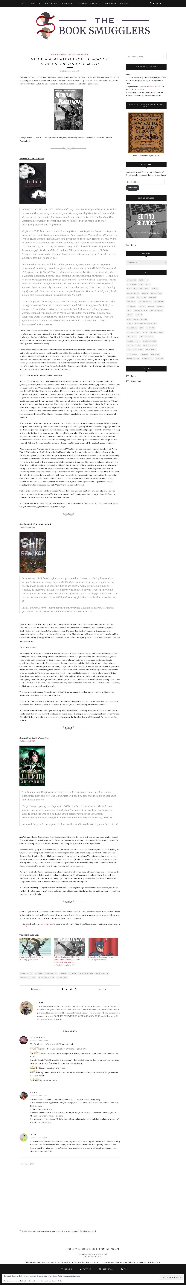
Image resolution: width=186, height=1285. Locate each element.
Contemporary (133, 293)
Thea (104, 989)
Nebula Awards (51, 973)
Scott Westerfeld (28, 977)
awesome (45, 924)
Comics (155, 288)
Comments (36, 989)
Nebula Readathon (78, 55)
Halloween (159, 302)
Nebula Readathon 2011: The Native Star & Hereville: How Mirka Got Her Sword (67, 960)
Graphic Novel (145, 302)
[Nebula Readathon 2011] (69, 132)
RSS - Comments (133, 381)
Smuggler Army (156, 332)
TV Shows (155, 354)
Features (50, 3)
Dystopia (38, 973)
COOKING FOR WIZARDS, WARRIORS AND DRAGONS (103, 3)
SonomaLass (37, 1037)
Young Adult (62, 977)
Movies (129, 315)
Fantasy (152, 297)
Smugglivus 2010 (146, 336)
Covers (145, 293)
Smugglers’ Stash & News (31, 957)
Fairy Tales (141, 297)
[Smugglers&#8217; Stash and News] (103, 947)
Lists (129, 310)
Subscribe (132, 187)
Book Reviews (58, 55)
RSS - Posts (131, 245)
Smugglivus (131, 336)
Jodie (33, 1134)
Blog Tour (143, 280)
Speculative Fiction (46, 977)
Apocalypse (131, 280)
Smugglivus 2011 (133, 341)
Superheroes (132, 354)
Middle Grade (156, 310)
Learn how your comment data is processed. (76, 1231)
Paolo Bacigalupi (86, 973)
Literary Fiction (140, 310)
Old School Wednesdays (137, 319)
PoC (141, 328)
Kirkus (151, 306)
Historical (131, 306)
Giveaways (131, 302)
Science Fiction (102, 973)
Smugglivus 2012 (149, 341)
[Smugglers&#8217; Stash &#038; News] (35, 947)
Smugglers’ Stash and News (100, 957)
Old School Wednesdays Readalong (141, 323)
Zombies (159, 358)
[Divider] (70, 152)
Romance (150, 328)
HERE (95, 84)
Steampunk (151, 350)
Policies (35, 3)
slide (145, 332)
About (22, 3)
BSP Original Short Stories (138, 288)
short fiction (155, 86)
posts (52, 924)
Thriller (144, 354)
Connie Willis (26, 973)
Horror (142, 306)
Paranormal (132, 328)
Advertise (67, 3)
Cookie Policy (57, 1281)
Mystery (139, 315)
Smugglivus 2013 (133, 345)
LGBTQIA (160, 306)
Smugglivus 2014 (150, 345)
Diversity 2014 (156, 293)
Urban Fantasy (133, 358)
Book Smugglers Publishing (138, 284)
